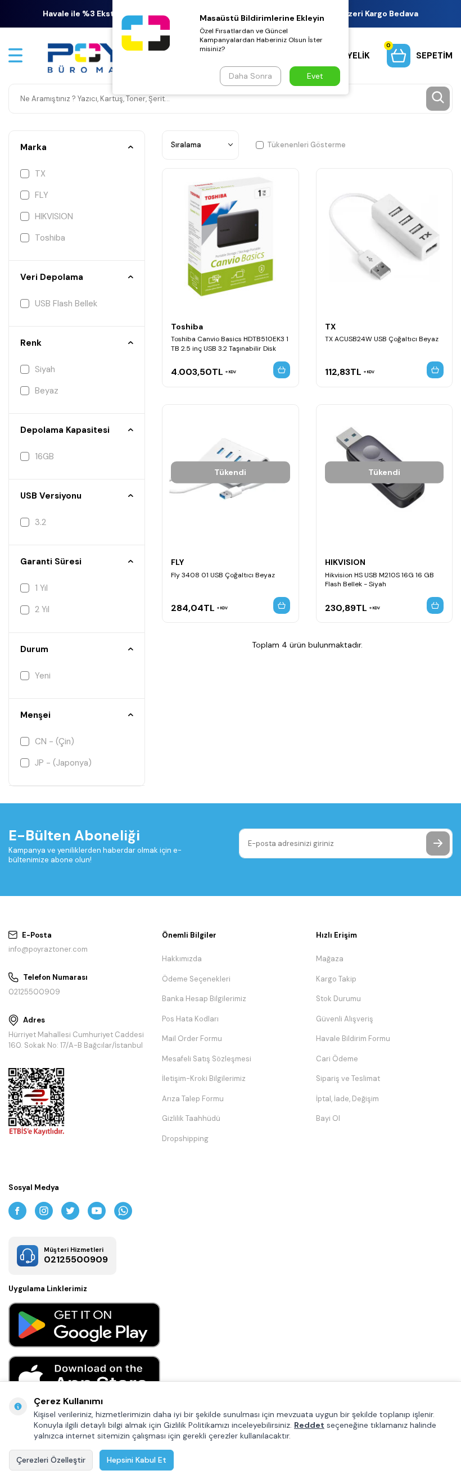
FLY (41, 195)
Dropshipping (185, 1138)
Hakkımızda (182, 958)
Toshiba (50, 237)
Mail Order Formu (192, 1038)
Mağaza (330, 958)
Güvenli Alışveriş (344, 1019)
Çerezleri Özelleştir (50, 1460)
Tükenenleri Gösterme (306, 145)
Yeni (43, 675)
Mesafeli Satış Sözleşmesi (206, 1059)
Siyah (45, 369)
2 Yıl (42, 609)
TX (40, 173)
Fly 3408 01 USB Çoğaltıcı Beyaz (223, 575)
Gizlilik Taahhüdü (191, 1118)
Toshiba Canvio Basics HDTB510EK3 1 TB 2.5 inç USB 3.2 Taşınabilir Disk (229, 343)
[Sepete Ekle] (281, 369)
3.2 (40, 522)
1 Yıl (41, 588)
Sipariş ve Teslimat (348, 1078)
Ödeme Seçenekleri (196, 979)
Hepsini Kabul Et (136, 1460)
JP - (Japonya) (63, 762)
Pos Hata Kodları (190, 1019)
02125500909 (34, 992)
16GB (44, 456)
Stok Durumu (338, 998)
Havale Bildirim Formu (353, 1038)
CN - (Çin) (54, 741)
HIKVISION (54, 216)
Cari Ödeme (337, 1059)
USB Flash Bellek (66, 303)
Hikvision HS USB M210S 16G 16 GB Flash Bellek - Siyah (379, 580)
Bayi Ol (328, 1118)
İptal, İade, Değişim (347, 1098)
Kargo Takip (336, 979)
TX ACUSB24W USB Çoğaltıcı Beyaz (382, 338)
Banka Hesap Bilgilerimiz (204, 998)
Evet (315, 76)
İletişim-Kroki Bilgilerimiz (204, 1078)
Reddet (309, 1425)
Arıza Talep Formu (193, 1098)
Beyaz (46, 390)
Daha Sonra (250, 76)
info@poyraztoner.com (48, 949)
